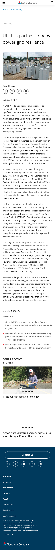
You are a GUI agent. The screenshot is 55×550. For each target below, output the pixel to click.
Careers (6, 493)
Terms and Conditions (12, 531)
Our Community (9, 516)
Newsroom (8, 488)
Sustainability (8, 510)
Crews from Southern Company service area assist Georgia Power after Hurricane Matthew (27, 434)
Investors (7, 482)
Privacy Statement (30, 531)
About (5, 499)
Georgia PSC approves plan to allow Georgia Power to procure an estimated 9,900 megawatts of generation (28, 325)
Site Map (7, 476)
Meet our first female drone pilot (21, 396)
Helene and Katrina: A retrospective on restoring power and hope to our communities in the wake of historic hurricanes (28, 336)
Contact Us (27, 454)
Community (8, 23)
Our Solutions (8, 504)
